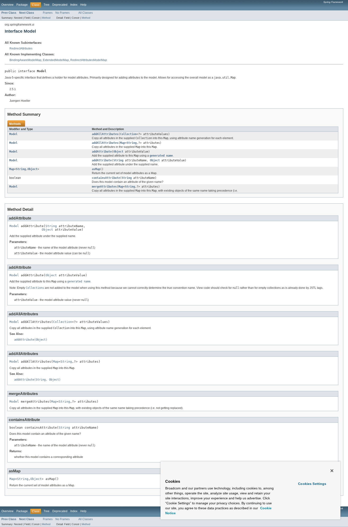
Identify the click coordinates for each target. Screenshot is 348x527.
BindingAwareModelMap (25, 60)
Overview (7, 4)
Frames (48, 12)
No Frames (62, 12)
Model (13, 134)
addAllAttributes (105, 134)
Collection (128, 134)
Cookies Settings (312, 484)
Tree (46, 4)
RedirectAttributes (20, 48)
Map (122, 143)
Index (73, 4)
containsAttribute (106, 178)
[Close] (332, 471)
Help (83, 4)
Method (46, 17)
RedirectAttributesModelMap (88, 60)
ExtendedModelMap (56, 60)
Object (118, 151)
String (132, 143)
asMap (96, 169)
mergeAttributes (104, 186)
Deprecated (59, 4)
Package (22, 4)
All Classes (85, 12)
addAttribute (102, 151)
